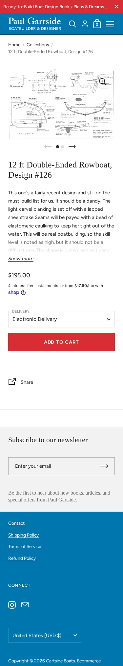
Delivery (21, 311)
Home (14, 44)
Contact (16, 523)
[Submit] (104, 466)
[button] (57, 146)
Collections (38, 44)
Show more (20, 259)
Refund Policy (22, 558)
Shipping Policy (23, 535)
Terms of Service (24, 546)
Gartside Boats (60, 660)
